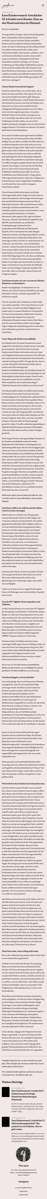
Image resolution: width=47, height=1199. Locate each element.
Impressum (23, 1191)
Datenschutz (23, 1195)
